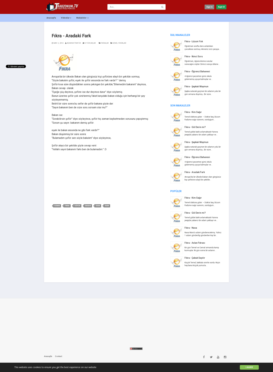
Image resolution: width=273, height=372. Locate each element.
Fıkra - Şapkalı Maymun (196, 86)
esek (98, 206)
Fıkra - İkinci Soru (194, 56)
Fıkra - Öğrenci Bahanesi (197, 71)
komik (57, 206)
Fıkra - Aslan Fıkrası (195, 243)
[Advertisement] (107, 177)
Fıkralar (104, 43)
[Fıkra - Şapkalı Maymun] (177, 91)
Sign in (209, 7)
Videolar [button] (65, 18)
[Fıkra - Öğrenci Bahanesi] (177, 76)
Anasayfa (51, 18)
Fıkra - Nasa (191, 228)
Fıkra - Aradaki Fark (195, 172)
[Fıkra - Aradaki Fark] (177, 177)
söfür (77, 206)
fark (107, 206)
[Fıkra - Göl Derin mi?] (177, 132)
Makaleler (81, 18)
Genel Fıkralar (119, 43)
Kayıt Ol (221, 7)
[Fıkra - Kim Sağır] (177, 117)
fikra (67, 206)
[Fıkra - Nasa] (177, 232)
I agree (249, 367)
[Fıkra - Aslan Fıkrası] (177, 247)
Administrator (74, 43)
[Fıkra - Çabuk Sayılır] (177, 262)
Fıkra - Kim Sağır (193, 112)
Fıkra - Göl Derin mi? (195, 127)
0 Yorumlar (90, 43)
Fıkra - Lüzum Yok (194, 41)
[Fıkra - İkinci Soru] (177, 61)
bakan (88, 206)
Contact (58, 356)
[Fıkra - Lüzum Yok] (177, 46)
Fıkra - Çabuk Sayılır (195, 258)
